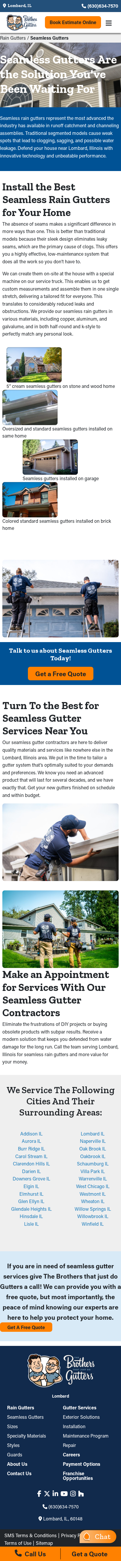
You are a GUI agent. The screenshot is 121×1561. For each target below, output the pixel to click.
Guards (14, 1454)
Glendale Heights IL (31, 1209)
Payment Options (81, 1464)
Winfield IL (93, 1224)
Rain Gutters (13, 38)
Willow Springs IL (93, 1209)
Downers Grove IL (31, 1178)
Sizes (12, 1426)
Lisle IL (31, 1224)
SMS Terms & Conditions (30, 1535)
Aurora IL (31, 1141)
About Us (17, 1464)
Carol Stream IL (31, 1156)
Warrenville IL (93, 1178)
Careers (71, 1454)
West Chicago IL (93, 1186)
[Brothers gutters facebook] (39, 1493)
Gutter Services (79, 1408)
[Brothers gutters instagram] (73, 1493)
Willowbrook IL (92, 1216)
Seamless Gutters (25, 1417)
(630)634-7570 (103, 6)
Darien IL (31, 1171)
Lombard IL (93, 1133)
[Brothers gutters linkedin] (55, 1493)
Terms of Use (17, 1543)
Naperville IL (93, 1141)
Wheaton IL (93, 1201)
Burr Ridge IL (31, 1148)
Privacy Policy (75, 1535)
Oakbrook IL (92, 1156)
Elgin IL (31, 1186)
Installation (74, 1426)
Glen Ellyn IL (31, 1201)
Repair (69, 1445)
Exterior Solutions (81, 1417)
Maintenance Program (86, 1436)
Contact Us (19, 1473)
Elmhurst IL (31, 1194)
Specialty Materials (26, 1436)
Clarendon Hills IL (31, 1163)
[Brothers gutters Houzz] (81, 1493)
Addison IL (31, 1133)
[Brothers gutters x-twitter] (47, 1493)
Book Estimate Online (73, 22)
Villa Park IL (92, 1171)
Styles (13, 1445)
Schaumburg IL (93, 1163)
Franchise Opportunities (78, 1475)
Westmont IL (93, 1194)
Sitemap (44, 1543)
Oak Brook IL (92, 1148)
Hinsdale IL (31, 1216)
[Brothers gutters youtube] (64, 1493)
